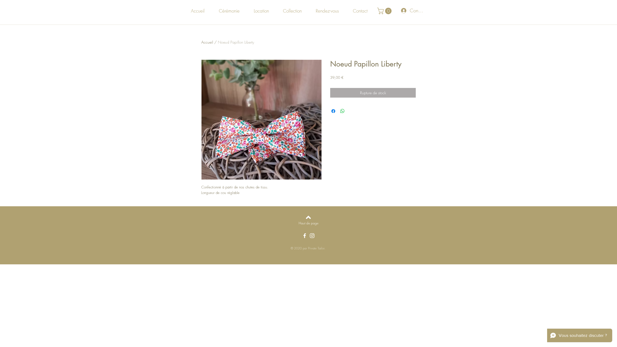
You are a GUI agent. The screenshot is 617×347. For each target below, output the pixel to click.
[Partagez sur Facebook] (333, 111)
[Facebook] (305, 236)
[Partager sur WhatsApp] (342, 111)
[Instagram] (312, 236)
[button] (385, 11)
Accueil (207, 42)
